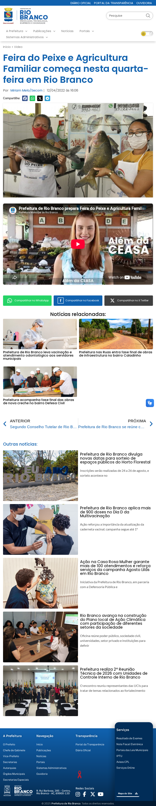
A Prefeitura (14, 31)
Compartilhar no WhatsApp (31, 300)
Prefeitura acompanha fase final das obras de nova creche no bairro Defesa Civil (38, 401)
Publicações (42, 31)
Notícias (67, 31)
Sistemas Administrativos (25, 37)
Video (18, 47)
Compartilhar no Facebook (82, 300)
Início (7, 47)
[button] (25, 98)
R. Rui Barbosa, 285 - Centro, (53, 792)
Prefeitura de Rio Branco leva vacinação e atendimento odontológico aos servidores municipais (38, 355)
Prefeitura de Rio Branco (65, 803)
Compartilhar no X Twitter (132, 300)
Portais (85, 31)
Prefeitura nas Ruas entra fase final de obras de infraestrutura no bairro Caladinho (115, 354)
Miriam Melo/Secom (26, 90)
